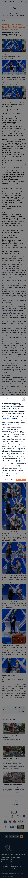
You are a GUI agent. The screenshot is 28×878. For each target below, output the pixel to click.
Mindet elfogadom (21, 479)
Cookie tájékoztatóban (8, 418)
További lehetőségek (9, 479)
